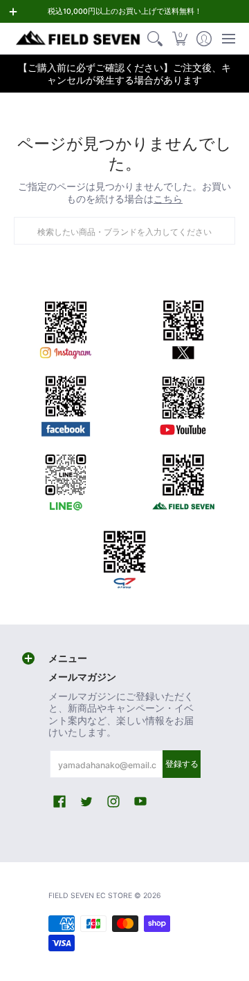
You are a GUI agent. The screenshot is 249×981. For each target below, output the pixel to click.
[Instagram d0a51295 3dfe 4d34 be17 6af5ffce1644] (66, 327)
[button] (179, 38)
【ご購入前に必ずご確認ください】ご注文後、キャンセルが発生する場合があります (124, 73)
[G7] (124, 555)
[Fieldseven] (183, 479)
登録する (182, 764)
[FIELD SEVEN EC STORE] (78, 38)
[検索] (155, 38)
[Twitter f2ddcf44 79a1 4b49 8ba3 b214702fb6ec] (183, 327)
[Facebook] (66, 403)
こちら (168, 198)
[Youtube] (183, 403)
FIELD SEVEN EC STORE (90, 895)
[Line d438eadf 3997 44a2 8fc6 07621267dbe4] (66, 479)
